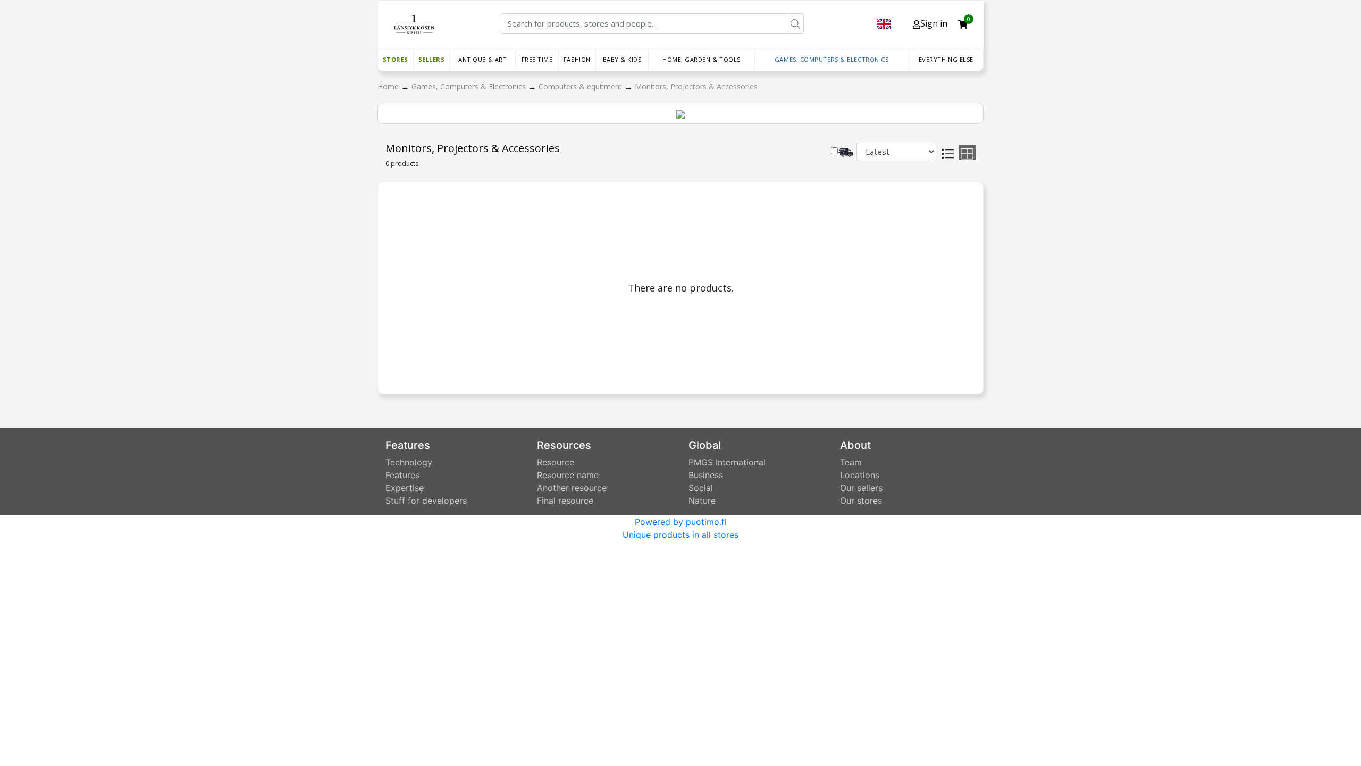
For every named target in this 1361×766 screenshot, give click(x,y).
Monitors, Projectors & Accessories (696, 86)
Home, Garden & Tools (701, 59)
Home (389, 86)
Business (705, 475)
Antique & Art (482, 59)
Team (851, 462)
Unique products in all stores (680, 534)
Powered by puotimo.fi (681, 522)
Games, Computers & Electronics (832, 59)
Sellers (431, 59)
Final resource (565, 500)
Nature (702, 500)
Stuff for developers (426, 500)
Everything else (946, 59)
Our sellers (861, 487)
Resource (555, 462)
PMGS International (727, 462)
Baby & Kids (622, 59)
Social (700, 487)
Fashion (577, 59)
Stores (395, 59)
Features (402, 475)
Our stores (861, 500)
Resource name (568, 475)
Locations (859, 475)
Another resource (572, 487)
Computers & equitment (581, 86)
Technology (408, 462)
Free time (537, 59)
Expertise (404, 487)
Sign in (933, 23)
